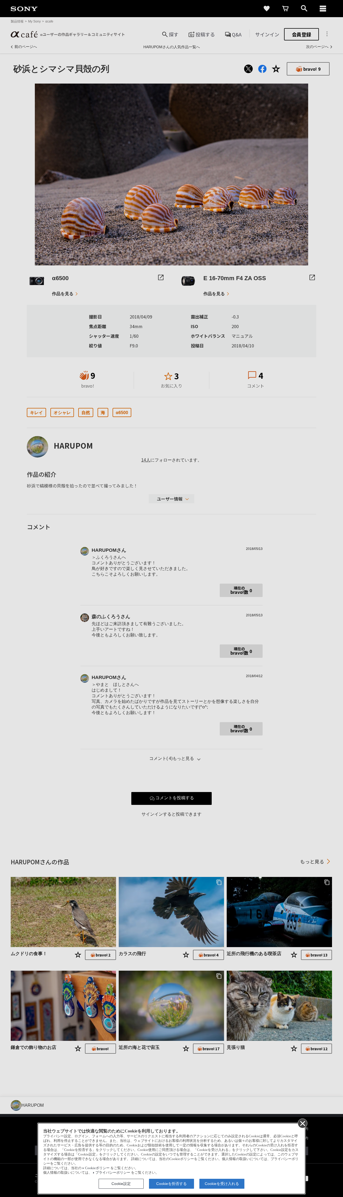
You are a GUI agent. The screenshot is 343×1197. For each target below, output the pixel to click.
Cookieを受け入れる (222, 1183)
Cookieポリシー (97, 1168)
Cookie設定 (121, 1183)
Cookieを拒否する (171, 1183)
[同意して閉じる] (302, 1123)
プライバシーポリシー (112, 1173)
